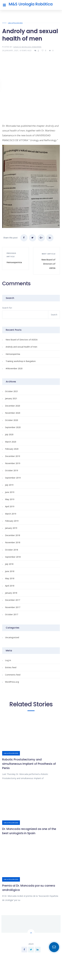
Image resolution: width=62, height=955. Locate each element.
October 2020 (11, 420)
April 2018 (9, 585)
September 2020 (13, 427)
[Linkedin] (38, 949)
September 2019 (13, 477)
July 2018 (9, 564)
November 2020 (12, 413)
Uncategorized (15, 23)
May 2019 (9, 499)
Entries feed (10, 667)
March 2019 (10, 513)
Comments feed (12, 674)
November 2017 (12, 607)
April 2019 (9, 506)
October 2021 (11, 391)
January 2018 (11, 592)
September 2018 (13, 556)
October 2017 (11, 614)
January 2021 (11, 398)
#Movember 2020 (14, 368)
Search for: (7, 307)
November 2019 (12, 463)
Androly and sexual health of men (21, 346)
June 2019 (9, 492)
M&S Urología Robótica (30, 4)
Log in (8, 660)
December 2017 (12, 600)
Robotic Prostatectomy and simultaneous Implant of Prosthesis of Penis (29, 763)
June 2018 (9, 571)
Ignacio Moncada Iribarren (27, 47)
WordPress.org (12, 681)
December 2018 (12, 535)
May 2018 (9, 578)
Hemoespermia (13, 354)
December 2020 (12, 405)
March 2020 (10, 441)
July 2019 (9, 484)
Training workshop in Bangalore (21, 361)
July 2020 (9, 434)
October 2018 (11, 549)
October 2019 (11, 470)
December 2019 (12, 456)
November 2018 (12, 542)
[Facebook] (24, 949)
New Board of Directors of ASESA (21, 339)
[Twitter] (31, 949)
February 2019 (11, 520)
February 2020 (11, 449)
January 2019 (11, 528)
